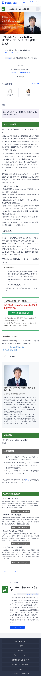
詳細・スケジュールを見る (20, 511)
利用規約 (20, 650)
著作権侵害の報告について (20, 660)
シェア (6, 571)
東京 (19, 594)
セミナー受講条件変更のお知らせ (15, 347)
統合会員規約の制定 (10, 350)
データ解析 (35, 594)
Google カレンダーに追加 (12, 52)
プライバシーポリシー (20, 655)
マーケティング (26, 594)
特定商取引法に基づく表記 (20, 664)
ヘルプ (20, 646)
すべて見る (35, 83)
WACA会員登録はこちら (20, 313)
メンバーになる (18, 627)
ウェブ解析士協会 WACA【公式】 (18, 9)
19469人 (13, 594)
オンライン (8, 58)
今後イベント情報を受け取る (20, 72)
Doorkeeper (25, 673)
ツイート (13, 571)
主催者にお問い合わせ (20, 641)
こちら (27, 480)
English (20, 669)
